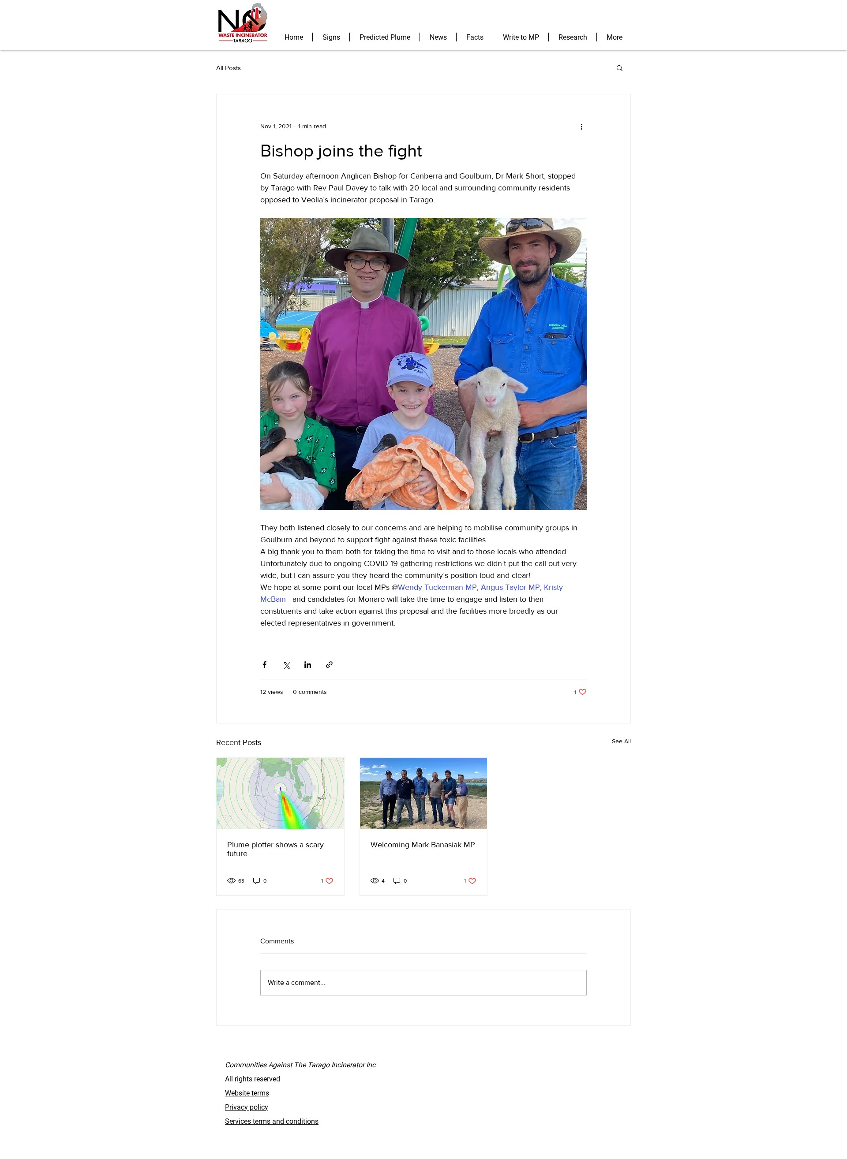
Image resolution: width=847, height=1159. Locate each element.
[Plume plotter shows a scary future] (280, 793)
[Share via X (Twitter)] (286, 664)
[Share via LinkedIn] (308, 664)
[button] (619, 67)
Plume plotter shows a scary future (275, 849)
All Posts (228, 67)
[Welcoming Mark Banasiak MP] (423, 793)
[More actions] (581, 126)
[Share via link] (329, 664)
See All (621, 741)
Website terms (247, 1093)
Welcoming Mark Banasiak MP (423, 844)
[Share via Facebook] (264, 664)
